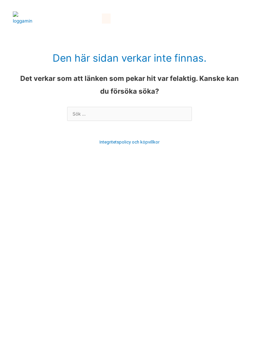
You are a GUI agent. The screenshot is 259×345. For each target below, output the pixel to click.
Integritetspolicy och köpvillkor (129, 142)
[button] (106, 18)
